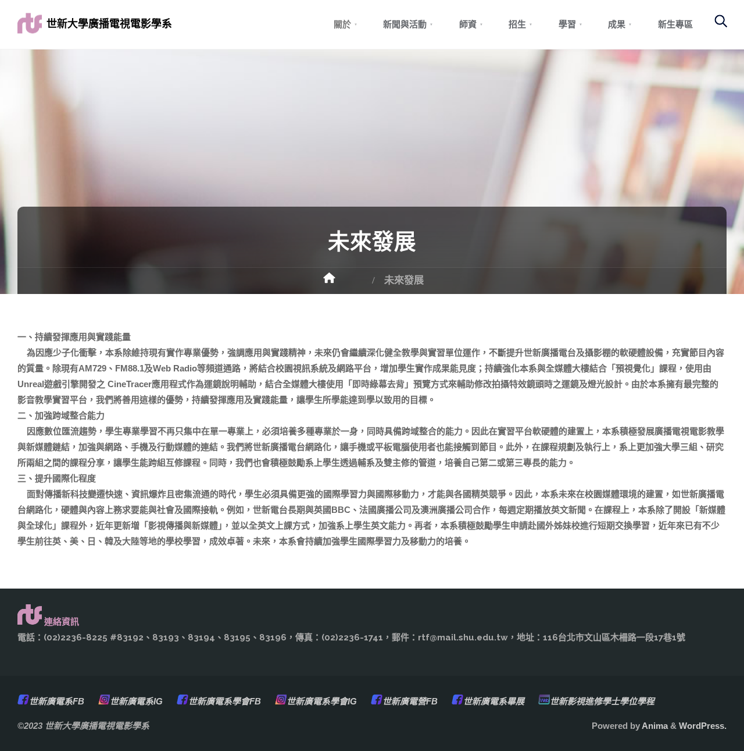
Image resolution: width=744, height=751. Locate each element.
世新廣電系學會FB (224, 701)
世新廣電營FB (410, 701)
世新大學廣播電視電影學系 (109, 23)
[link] (714, 26)
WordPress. (703, 726)
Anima (654, 726)
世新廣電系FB (56, 701)
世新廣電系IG (136, 701)
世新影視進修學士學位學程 (602, 701)
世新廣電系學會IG (322, 701)
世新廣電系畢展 (493, 701)
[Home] (343, 281)
